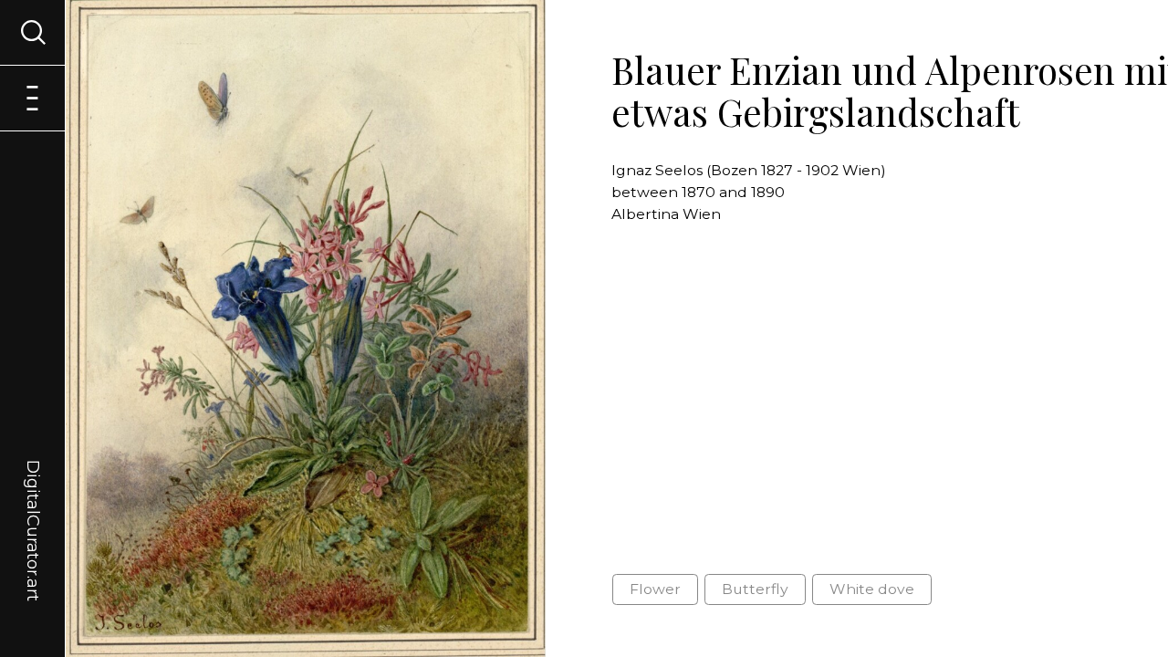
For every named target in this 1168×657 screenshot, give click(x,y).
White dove (871, 589)
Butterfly (755, 589)
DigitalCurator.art (33, 509)
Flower (655, 589)
